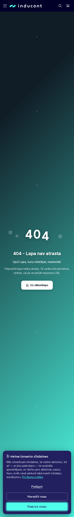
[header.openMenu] (5, 6)
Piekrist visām (37, 506)
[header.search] (60, 6)
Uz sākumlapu (39, 285)
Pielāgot (37, 486)
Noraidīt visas (37, 496)
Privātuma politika (32, 477)
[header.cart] (68, 6)
